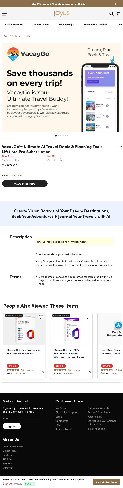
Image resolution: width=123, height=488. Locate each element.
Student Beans (96, 428)
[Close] (116, 4)
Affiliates (8, 459)
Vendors (7, 463)
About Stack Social (13, 446)
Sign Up (11, 426)
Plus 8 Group (15, 175)
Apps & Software (14, 24)
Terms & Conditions (99, 412)
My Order (61, 408)
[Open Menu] (5, 13)
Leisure (28, 35)
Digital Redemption (66, 412)
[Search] (111, 13)
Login (58, 416)
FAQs (58, 424)
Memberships (66, 24)
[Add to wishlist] (121, 146)
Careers (7, 467)
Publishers (9, 454)
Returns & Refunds (98, 408)
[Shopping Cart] (118, 13)
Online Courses (41, 24)
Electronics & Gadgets (95, 24)
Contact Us (61, 420)
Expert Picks (10, 450)
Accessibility (95, 416)
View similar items (24, 183)
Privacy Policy (63, 429)
